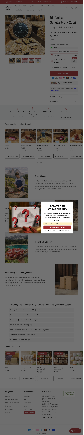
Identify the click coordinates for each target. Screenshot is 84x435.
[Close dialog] (72, 203)
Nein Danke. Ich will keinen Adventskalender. (57, 231)
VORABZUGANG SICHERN (57, 227)
